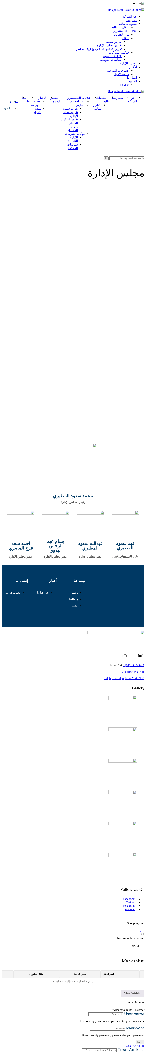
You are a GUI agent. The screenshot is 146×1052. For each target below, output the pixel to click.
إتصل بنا (132, 77)
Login (140, 1042)
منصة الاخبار (121, 74)
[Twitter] (124, 592)
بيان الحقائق (121, 34)
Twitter (130, 902)
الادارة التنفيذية (112, 56)
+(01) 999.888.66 (133, 665)
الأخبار (133, 67)
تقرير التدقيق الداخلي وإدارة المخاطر (99, 49)
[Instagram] (138, 592)
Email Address (130, 1049)
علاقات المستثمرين (125, 31)
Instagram (129, 905)
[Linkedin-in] (111, 592)
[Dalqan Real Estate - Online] (126, 10)
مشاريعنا (131, 20)
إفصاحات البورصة (118, 70)
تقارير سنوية (114, 41)
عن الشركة (130, 16)
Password (135, 1028)
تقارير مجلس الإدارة (109, 45)
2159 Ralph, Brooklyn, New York (124, 678)
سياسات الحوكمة (111, 59)
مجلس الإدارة (128, 63)
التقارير (124, 38)
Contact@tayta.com (132, 671)
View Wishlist (132, 993)
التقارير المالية (120, 27)
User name (134, 1014)
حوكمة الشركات (119, 52)
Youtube (130, 909)
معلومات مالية (128, 23)
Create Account (135, 1045)
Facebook (129, 899)
